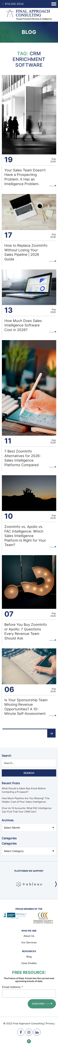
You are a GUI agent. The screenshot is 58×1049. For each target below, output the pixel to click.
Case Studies (29, 963)
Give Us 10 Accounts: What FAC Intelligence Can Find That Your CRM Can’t (27, 810)
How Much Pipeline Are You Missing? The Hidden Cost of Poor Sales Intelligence (25, 800)
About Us (29, 935)
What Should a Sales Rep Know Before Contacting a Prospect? (24, 790)
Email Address (12, 987)
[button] (56, 884)
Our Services (29, 942)
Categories (9, 843)
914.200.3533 (14, 3)
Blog (29, 956)
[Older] (51, 733)
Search (6, 755)
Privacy (50, 1023)
